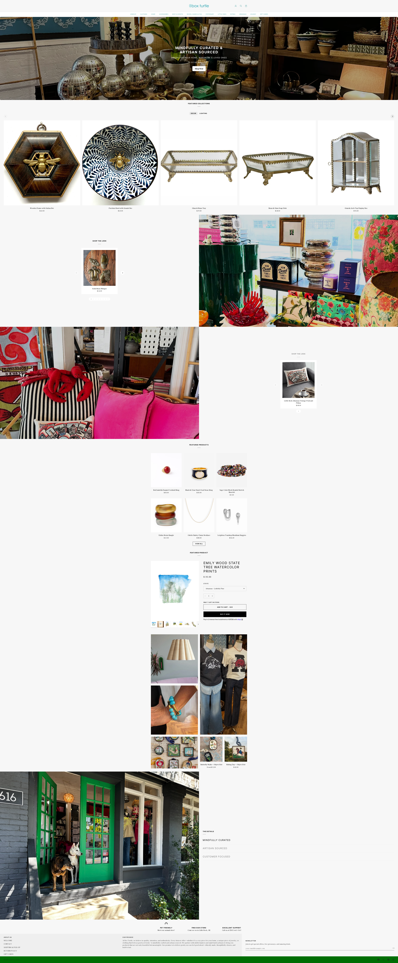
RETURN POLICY (10, 951)
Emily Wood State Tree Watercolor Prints (221, 567)
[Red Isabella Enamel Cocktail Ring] (166, 470)
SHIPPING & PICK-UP (12, 947)
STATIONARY (210, 14)
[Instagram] (393, 960)
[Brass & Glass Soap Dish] (277, 162)
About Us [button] (8, 937)
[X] (383, 960)
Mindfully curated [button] (217, 835)
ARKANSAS (242, 14)
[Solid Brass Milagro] (99, 268)
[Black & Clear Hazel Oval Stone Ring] (199, 470)
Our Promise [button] (128, 937)
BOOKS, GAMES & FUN (194, 14)
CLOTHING (143, 14)
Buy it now (225, 614)
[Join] (392, 948)
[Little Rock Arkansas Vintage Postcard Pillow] (298, 380)
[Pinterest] (388, 960)
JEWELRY (133, 14)
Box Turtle (10, 959)
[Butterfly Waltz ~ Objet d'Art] (211, 749)
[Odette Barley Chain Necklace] (199, 515)
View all (199, 544)
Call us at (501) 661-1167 (231, 930)
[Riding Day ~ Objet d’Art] (236, 749)
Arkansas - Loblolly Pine (215, 588)
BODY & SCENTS (177, 14)
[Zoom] (155, 617)
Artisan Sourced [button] (215, 843)
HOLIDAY (253, 14)
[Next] (392, 116)
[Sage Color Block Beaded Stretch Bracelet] (231, 470)
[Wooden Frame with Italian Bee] (42, 162)
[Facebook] (378, 960)
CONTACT (8, 944)
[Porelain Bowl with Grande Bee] (120, 162)
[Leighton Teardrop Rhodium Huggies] (231, 515)
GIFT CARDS (264, 14)
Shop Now (199, 68)
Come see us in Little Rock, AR (199, 930)
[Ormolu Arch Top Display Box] (356, 162)
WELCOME (8, 940)
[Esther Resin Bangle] (166, 515)
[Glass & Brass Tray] (199, 162)
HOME (153, 14)
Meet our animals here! (166, 930)
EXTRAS (232, 14)
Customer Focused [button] (216, 852)
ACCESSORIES (163, 14)
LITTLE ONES (222, 14)
